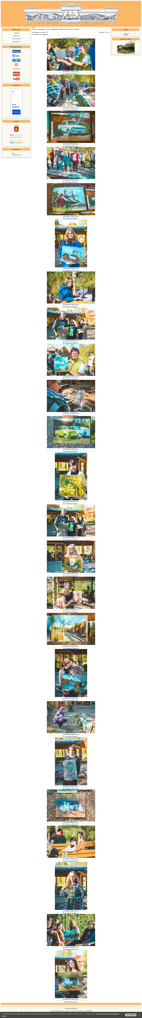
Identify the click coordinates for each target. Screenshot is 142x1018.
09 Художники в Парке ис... (71, 343)
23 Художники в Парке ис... (71, 913)
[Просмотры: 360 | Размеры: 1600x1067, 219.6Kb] (71, 70)
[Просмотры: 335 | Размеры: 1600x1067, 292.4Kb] (71, 339)
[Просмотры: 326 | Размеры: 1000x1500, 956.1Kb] (71, 267)
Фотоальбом (41, 29)
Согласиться (130, 1015)
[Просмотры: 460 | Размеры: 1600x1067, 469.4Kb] (71, 106)
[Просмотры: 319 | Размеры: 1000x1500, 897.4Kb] (71, 785)
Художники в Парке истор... (71, 71)
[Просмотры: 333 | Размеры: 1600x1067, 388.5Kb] (71, 447)
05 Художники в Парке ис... (71, 182)
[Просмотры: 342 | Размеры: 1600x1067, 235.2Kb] (71, 375)
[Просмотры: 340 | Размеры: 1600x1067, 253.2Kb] (71, 945)
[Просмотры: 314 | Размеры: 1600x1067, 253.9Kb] (71, 536)
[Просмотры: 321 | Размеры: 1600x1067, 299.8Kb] (71, 215)
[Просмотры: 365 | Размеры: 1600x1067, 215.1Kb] (71, 857)
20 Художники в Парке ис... (71, 788)
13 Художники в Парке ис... (71, 503)
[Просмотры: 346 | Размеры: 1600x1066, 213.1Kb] (71, 303)
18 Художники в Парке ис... (71, 700)
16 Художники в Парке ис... (71, 612)
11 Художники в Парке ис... (71, 415)
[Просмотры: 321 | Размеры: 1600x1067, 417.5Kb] (71, 644)
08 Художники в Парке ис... (71, 306)
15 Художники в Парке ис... (71, 576)
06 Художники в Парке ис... (71, 218)
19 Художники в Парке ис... (71, 736)
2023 (48, 29)
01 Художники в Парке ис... (71, 37)
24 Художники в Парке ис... (71, 949)
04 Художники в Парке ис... (71, 146)
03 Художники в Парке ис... (71, 110)
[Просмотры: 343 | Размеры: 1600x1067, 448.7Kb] (71, 178)
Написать (16, 112)
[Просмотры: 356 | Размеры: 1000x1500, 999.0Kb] (71, 909)
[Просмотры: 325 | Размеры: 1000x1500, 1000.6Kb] (71, 500)
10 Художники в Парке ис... (71, 379)
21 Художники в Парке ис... (71, 825)
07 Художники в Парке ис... (71, 270)
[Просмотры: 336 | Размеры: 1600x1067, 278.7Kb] (71, 142)
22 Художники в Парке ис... (71, 861)
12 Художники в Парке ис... (71, 451)
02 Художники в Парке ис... (71, 74)
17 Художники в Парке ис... (71, 648)
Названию (45, 34)
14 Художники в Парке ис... (71, 539)
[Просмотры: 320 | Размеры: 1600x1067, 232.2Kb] (71, 572)
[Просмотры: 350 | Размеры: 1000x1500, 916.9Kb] (71, 696)
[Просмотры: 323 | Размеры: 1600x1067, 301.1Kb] (71, 608)
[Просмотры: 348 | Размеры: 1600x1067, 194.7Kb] (71, 411)
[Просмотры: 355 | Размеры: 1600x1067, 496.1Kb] (71, 821)
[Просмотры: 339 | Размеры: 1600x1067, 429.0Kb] (71, 733)
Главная (34, 29)
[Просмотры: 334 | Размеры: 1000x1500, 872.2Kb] (71, 997)
